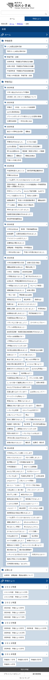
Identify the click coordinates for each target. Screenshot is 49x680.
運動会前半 (42, 200)
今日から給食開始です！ (15, 336)
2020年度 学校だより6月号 (14, 637)
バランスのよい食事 (35, 508)
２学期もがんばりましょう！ (17, 341)
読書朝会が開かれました (15, 243)
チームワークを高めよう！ (16, 396)
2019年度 (10, 137)
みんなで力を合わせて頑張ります (18, 387)
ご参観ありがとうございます (26, 429)
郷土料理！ (28, 299)
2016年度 (10, 224)
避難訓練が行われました (15, 290)
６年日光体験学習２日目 (15, 263)
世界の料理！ (41, 382)
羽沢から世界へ (32, 196)
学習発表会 (42, 309)
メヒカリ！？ (11, 508)
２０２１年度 (10, 603)
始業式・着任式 (38, 442)
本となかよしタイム (31, 527)
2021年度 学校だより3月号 (14, 608)
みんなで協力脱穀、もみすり (34, 191)
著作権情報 (37, 674)
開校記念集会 (30, 156)
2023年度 (10, 88)
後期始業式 (11, 200)
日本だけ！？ (11, 355)
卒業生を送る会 (12, 175)
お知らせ (8, 570)
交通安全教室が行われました (26, 234)
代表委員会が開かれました (16, 318)
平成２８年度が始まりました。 (35, 252)
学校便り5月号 (36, 660)
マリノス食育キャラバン (15, 196)
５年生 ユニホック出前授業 (25, 107)
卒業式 (9, 107)
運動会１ (19, 156)
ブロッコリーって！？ (35, 490)
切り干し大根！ (12, 494)
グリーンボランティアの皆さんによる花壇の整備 (24, 116)
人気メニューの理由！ (27, 480)
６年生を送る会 (12, 229)
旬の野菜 (27, 424)
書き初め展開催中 (25, 550)
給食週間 (10, 234)
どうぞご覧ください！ (27, 355)
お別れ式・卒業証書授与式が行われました (22, 281)
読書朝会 (10, 429)
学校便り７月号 (9, 660)
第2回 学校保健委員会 (29, 229)
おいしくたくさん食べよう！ (32, 545)
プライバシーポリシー (12, 674)
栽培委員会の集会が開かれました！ (19, 513)
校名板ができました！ (33, 499)
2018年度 (10, 166)
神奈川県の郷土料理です (15, 364)
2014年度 (10, 448)
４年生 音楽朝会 (13, 272)
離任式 (28, 442)
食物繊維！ (25, 536)
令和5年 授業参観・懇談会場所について (18, 575)
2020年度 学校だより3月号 (14, 628)
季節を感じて (30, 267)
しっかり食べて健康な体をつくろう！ (20, 382)
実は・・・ (29, 415)
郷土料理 (22, 508)
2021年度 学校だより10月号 (14, 612)
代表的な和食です (27, 476)
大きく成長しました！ (33, 457)
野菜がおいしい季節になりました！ (19, 401)
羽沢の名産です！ (13, 433)
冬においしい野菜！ (14, 527)
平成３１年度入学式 (14, 160)
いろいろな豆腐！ (13, 410)
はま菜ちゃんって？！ (38, 392)
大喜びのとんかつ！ (39, 554)
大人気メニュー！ (33, 471)
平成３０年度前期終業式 (26, 200)
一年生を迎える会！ (14, 252)
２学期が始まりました (15, 276)
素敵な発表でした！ (14, 522)
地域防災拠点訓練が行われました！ (19, 214)
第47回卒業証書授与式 (35, 171)
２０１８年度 (10, 654)
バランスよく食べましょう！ (17, 322)
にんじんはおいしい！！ (29, 504)
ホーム (12, 19)
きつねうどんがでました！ (16, 531)
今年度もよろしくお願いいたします (19, 453)
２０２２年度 (10, 587)
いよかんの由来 (12, 504)
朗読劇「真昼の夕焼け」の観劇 (33, 151)
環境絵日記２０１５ (14, 299)
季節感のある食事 (36, 350)
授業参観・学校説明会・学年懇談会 (19, 247)
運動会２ (10, 156)
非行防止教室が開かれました (17, 350)
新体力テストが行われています (18, 369)
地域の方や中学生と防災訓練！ (30, 146)
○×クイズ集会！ (12, 373)
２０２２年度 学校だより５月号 (15, 597)
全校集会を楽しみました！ (16, 313)
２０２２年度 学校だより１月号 (15, 592)
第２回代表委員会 (39, 424)
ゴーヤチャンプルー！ (38, 322)
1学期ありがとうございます (17, 346)
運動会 (28, 131)
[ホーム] (24, 5)
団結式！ (39, 406)
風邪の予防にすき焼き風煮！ (17, 559)
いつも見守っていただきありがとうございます (23, 180)
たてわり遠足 (31, 142)
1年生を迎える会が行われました (18, 438)
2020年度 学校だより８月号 (14, 633)
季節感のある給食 (25, 295)
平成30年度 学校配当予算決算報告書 (20, 71)
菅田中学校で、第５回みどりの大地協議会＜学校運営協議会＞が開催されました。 (26, 185)
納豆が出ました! (26, 494)
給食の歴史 (31, 290)
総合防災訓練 (27, 272)
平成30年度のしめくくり (15, 171)
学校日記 (20, 24)
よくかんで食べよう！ (35, 364)
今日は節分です (12, 536)
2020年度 (10, 127)
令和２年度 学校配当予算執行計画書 (20, 66)
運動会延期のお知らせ (15, 267)
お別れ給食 (40, 476)
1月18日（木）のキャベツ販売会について (21, 97)
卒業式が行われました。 (15, 142)
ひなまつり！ (11, 480)
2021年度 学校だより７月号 (14, 617)
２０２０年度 (10, 623)
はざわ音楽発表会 (13, 112)
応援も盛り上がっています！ (17, 392)
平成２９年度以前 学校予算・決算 (19, 75)
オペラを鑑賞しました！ (15, 540)
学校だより (37, 19)
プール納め (11, 205)
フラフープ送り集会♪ (33, 485)
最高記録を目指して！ (15, 499)
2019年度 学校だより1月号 (14, 649)
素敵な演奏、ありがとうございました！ (21, 309)
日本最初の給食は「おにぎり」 (18, 564)
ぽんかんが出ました (31, 522)
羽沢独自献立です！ (36, 313)
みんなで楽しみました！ (15, 471)
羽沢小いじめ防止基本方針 (16, 51)
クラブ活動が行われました (35, 419)
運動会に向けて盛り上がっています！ (20, 406)
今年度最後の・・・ (14, 467)
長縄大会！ (38, 299)
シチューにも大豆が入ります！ (18, 554)
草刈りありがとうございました (18, 209)
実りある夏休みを (13, 151)
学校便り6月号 (23, 660)
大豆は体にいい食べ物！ (15, 490)
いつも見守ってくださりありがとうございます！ (24, 517)
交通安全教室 (11, 121)
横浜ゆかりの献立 (13, 545)
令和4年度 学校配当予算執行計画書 (20, 62)
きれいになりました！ (15, 457)
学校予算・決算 (13, 57)
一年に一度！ (11, 295)
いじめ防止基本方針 (14, 46)
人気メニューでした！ (15, 415)
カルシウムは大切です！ (30, 410)
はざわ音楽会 (11, 146)
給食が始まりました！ (15, 442)
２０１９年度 (10, 643)
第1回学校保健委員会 (14, 219)
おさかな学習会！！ (39, 369)
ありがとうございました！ (27, 304)
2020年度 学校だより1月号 (36, 628)
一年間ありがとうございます (17, 286)
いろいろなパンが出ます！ (31, 433)
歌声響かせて (11, 462)
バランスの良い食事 (36, 378)
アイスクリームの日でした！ (17, 238)
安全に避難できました (15, 419)
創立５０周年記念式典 (15, 131)
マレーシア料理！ (36, 286)
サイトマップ (24, 678)
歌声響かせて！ (26, 373)
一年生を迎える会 (25, 121)
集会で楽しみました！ (15, 359)
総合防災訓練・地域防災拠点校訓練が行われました (25, 332)
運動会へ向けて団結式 (25, 205)
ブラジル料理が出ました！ (16, 327)
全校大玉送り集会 (33, 263)
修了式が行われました (33, 276)
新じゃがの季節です (32, 359)
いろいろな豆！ (12, 476)
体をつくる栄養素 (30, 467)
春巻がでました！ (33, 540)
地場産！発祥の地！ (14, 424)
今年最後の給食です (26, 462)
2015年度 (10, 258)
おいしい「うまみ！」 (15, 485)
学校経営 (8, 41)
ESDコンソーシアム (14, 191)
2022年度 (10, 102)
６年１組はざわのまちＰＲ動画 (18, 92)
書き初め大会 (11, 550)
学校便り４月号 (9, 664)
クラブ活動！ (33, 531)
